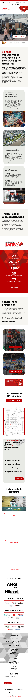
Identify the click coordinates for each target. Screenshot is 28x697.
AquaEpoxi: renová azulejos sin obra (14, 515)
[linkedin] (18, 4)
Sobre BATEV (14, 658)
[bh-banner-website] (14, 41)
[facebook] (10, 4)
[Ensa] (14, 626)
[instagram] (12, 4)
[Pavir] (14, 602)
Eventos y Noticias (14, 662)
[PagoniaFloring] (11, 616)
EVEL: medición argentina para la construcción (14, 569)
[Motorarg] (7, 602)
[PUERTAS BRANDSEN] (11, 628)
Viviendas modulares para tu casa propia (14, 542)
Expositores (14, 660)
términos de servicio (16, 696)
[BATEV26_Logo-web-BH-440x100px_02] (6, 8)
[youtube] (15, 4)
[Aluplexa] (7, 626)
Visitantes (13, 661)
